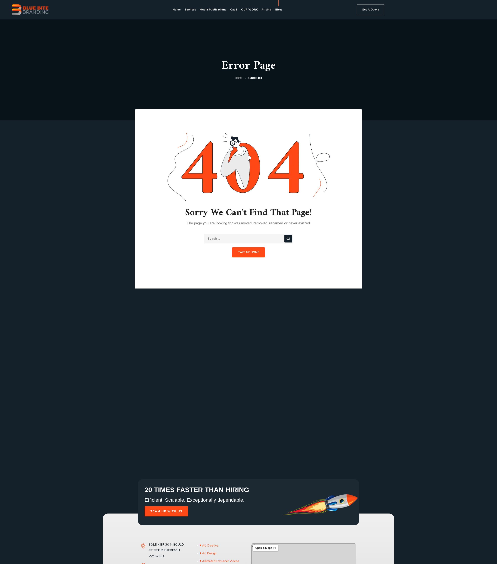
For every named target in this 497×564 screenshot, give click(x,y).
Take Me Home (248, 252)
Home (238, 78)
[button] (370, 9)
